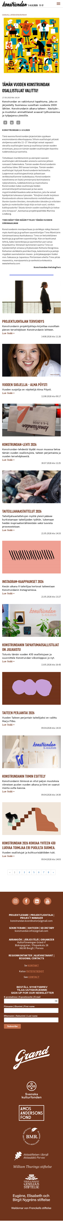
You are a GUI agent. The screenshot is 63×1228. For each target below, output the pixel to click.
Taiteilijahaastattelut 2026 (21, 511)
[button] (58, 3)
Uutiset (5, 14)
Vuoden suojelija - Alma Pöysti (24, 384)
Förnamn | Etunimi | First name (19, 1006)
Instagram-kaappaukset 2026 (23, 581)
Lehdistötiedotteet (18, 14)
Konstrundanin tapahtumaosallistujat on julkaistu (30, 647)
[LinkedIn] (12, 122)
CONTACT (33, 977)
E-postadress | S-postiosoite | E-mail (22, 997)
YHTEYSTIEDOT (35, 971)
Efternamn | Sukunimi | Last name (21, 1016)
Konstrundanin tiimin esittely (24, 776)
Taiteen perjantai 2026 (18, 712)
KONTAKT (33, 965)
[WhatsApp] (18, 122)
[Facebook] (5, 122)
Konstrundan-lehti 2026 (19, 444)
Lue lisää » (8, 333)
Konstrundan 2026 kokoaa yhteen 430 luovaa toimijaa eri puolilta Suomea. (28, 845)
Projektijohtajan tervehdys (23, 321)
